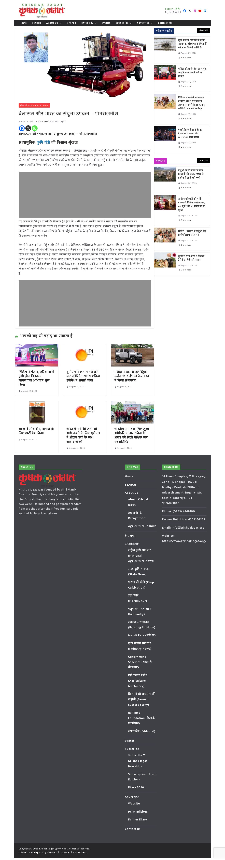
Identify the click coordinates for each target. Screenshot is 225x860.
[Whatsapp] (35, 128)
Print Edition (137, 811)
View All (203, 30)
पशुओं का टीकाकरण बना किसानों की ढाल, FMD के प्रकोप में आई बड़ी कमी (191, 174)
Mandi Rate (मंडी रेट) (142, 635)
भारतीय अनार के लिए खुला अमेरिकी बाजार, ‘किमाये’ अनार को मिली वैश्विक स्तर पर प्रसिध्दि (131, 435)
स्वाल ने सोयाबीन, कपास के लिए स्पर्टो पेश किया (36, 431)
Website (134, 803)
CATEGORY (87, 23)
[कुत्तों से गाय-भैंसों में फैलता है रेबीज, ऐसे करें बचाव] (165, 264)
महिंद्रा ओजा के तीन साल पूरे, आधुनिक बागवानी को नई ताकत (192, 72)
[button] (59, 23)
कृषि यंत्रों (43, 142)
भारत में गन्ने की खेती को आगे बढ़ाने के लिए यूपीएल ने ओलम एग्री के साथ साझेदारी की (83, 435)
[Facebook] (22, 128)
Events (106, 23)
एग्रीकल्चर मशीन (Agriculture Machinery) (137, 681)
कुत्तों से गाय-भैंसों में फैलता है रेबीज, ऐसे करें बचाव (191, 258)
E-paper (71, 23)
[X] (28, 128)
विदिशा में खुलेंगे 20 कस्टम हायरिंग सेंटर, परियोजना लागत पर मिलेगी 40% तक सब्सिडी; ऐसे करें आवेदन (191, 103)
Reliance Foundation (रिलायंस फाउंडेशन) (142, 718)
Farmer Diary (137, 819)
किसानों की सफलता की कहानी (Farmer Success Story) (141, 699)
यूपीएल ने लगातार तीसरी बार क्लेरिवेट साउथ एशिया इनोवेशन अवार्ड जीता (83, 376)
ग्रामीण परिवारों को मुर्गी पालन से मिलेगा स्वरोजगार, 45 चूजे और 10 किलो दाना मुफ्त (191, 204)
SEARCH (36, 23)
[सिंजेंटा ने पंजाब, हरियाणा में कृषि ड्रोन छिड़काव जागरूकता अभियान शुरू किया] (36, 346)
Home (23, 23)
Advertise (143, 23)
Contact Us (165, 23)
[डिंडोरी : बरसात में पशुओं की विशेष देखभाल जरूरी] (165, 239)
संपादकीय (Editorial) (141, 731)
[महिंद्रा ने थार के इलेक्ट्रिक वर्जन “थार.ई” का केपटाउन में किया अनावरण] (132, 346)
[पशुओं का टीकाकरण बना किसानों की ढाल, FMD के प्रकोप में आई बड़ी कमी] (165, 180)
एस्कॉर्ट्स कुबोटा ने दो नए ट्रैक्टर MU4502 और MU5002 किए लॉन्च (190, 133)
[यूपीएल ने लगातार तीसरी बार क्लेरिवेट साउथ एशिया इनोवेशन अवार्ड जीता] (84, 346)
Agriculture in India (142, 526)
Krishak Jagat (58, 121)
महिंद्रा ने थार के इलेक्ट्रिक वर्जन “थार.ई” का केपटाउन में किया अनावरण (131, 376)
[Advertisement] (85, 195)
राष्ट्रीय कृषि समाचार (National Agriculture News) (141, 556)
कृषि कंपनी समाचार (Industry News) (34, 105)
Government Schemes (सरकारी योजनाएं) (140, 662)
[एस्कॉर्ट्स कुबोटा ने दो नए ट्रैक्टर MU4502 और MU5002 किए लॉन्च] (165, 139)
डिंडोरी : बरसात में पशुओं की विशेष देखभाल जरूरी (192, 233)
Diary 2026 (136, 787)
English (169, 9)
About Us (52, 23)
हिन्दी (177, 9)
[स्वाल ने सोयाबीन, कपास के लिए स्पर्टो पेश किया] (36, 403)
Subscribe (122, 23)
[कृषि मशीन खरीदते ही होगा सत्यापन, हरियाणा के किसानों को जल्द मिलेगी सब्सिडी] (165, 50)
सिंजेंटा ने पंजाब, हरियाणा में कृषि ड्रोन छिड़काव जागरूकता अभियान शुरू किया (36, 378)
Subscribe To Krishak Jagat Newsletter (137, 761)
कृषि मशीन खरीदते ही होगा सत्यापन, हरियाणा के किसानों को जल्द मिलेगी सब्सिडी (192, 44)
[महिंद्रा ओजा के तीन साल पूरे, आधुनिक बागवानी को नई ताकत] (165, 78)
